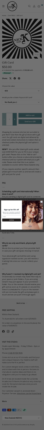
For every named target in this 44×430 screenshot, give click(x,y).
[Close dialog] (42, 202)
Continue (11, 220)
